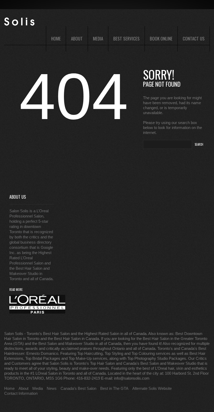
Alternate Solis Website (152, 388)
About (77, 38)
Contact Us (194, 38)
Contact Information (21, 393)
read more (16, 290)
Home (56, 38)
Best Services (126, 38)
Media (98, 38)
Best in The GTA (114, 388)
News (52, 388)
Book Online (161, 38)
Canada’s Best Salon (78, 388)
